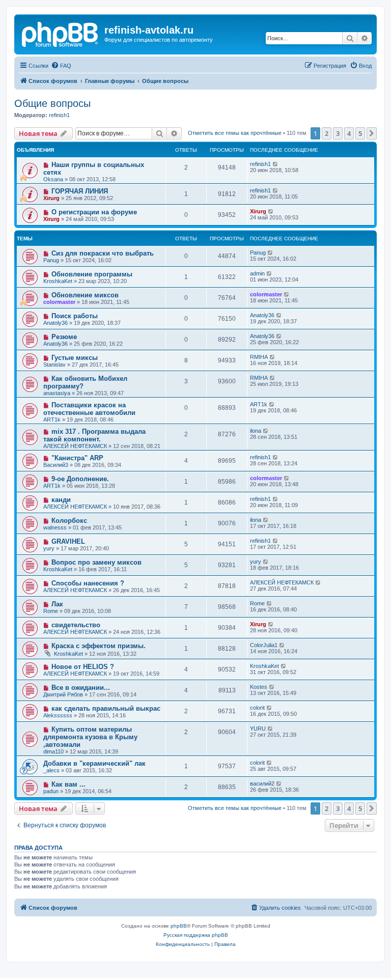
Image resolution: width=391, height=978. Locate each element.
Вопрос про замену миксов (96, 562)
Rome (50, 611)
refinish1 (59, 115)
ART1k (52, 419)
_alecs (51, 770)
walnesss (55, 527)
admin (257, 273)
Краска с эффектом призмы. (98, 646)
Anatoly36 (55, 323)
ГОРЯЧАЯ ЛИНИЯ (79, 191)
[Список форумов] (60, 33)
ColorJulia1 (263, 645)
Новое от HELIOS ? (82, 666)
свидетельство (75, 625)
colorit (257, 708)
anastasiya (56, 393)
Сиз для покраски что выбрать (102, 253)
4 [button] (349, 133)
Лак (57, 604)
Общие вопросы (52, 103)
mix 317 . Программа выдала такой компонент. (94, 435)
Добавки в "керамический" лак (94, 763)
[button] (372, 133)
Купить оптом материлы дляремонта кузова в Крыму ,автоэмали (90, 736)
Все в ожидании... (80, 687)
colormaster (59, 302)
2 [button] (326, 133)
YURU (258, 728)
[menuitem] (61, 66)
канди (61, 500)
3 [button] (338, 133)
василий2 (262, 783)
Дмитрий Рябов (63, 694)
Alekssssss (57, 715)
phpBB (179, 926)
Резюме (64, 337)
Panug (51, 260)
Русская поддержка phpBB (195, 935)
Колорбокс (69, 520)
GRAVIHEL (68, 541)
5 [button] (360, 133)
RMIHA (259, 357)
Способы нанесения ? (87, 583)
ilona (255, 431)
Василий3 (55, 465)
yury (48, 548)
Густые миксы (74, 357)
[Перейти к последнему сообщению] (275, 164)
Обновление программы (91, 274)
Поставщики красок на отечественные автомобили (89, 408)
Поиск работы (74, 316)
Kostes (258, 687)
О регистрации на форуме (94, 212)
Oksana (53, 179)
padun (51, 791)
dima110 (53, 751)
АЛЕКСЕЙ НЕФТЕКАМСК (75, 446)
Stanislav (54, 364)
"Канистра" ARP (77, 458)
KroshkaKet (57, 281)
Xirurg (51, 198)
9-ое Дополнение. (80, 479)
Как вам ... (68, 784)
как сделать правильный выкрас (105, 708)
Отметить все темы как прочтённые (235, 133)
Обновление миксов (85, 295)
